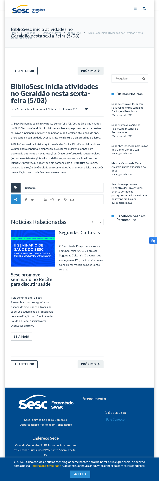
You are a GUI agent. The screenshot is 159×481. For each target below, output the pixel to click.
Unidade (30, 32)
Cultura (27, 109)
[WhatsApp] (39, 200)
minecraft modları (114, 49)
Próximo (88, 70)
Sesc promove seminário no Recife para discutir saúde (31, 279)
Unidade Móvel (52, 32)
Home (14, 32)
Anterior (26, 70)
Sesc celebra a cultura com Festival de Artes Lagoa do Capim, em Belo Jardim (127, 107)
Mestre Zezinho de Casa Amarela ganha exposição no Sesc (128, 166)
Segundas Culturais (79, 232)
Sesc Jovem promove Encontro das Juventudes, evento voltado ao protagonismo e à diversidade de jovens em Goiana (129, 191)
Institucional (40, 109)
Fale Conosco (115, 419)
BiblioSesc (74, 32)
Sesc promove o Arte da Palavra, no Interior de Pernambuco (125, 128)
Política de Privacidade (45, 465)
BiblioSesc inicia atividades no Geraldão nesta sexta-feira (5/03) (54, 93)
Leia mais (21, 336)
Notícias (52, 109)
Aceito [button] (80, 474)
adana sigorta (133, 49)
